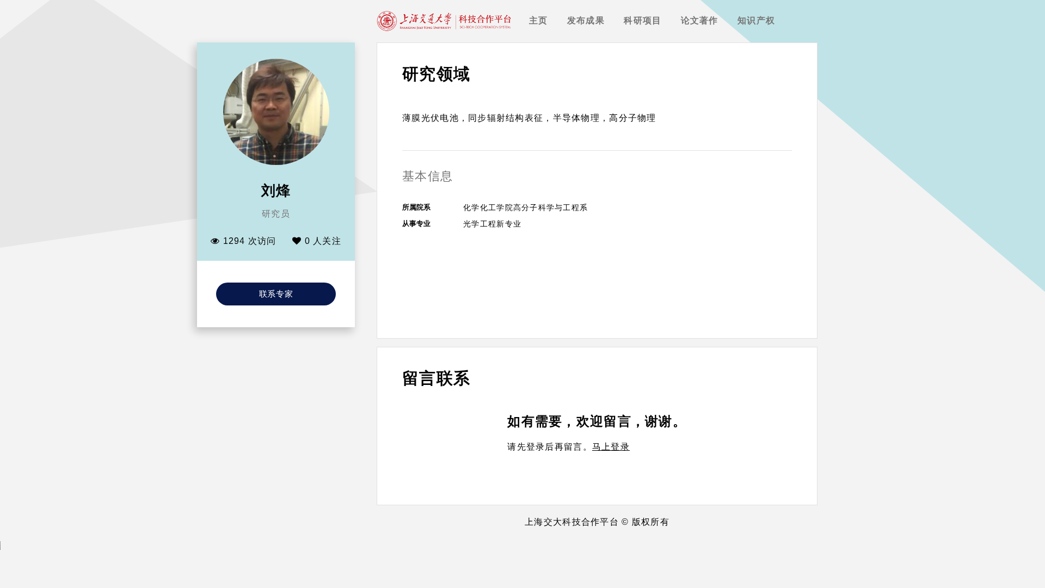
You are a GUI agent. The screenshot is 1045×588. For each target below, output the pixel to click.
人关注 (323, 241)
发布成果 (586, 20)
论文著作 (699, 20)
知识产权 (756, 20)
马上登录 (611, 446)
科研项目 (642, 20)
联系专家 (276, 293)
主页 (538, 20)
